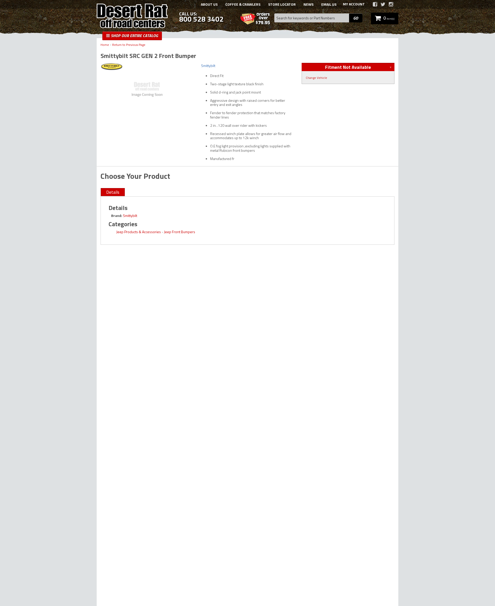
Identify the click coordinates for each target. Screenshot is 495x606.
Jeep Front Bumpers (179, 231)
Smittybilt (130, 215)
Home (105, 45)
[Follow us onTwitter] (383, 4)
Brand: (116, 215)
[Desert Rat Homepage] (132, 16)
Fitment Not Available (348, 67)
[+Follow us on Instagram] (391, 4)
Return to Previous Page (128, 45)
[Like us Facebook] (375, 4)
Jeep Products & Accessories (138, 231)
